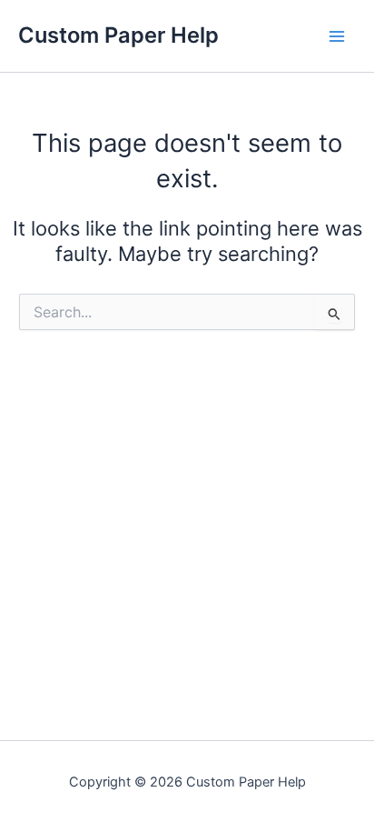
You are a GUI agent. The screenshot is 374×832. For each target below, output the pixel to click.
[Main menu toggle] (337, 36)
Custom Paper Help (118, 35)
